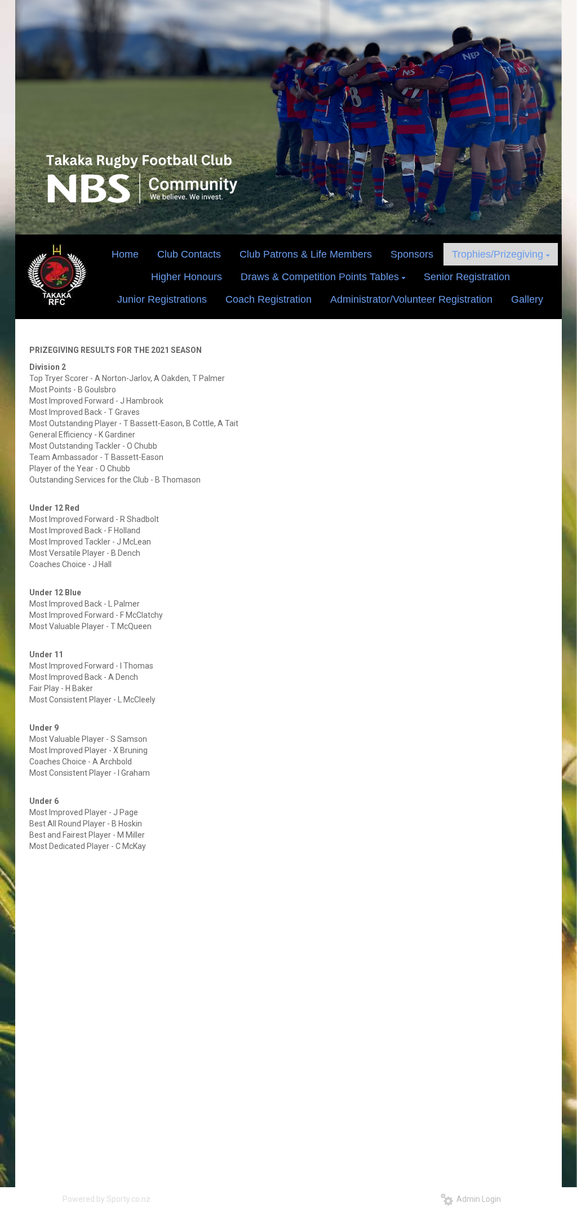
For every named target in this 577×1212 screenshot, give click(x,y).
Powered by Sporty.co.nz (106, 1199)
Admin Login (477, 1199)
